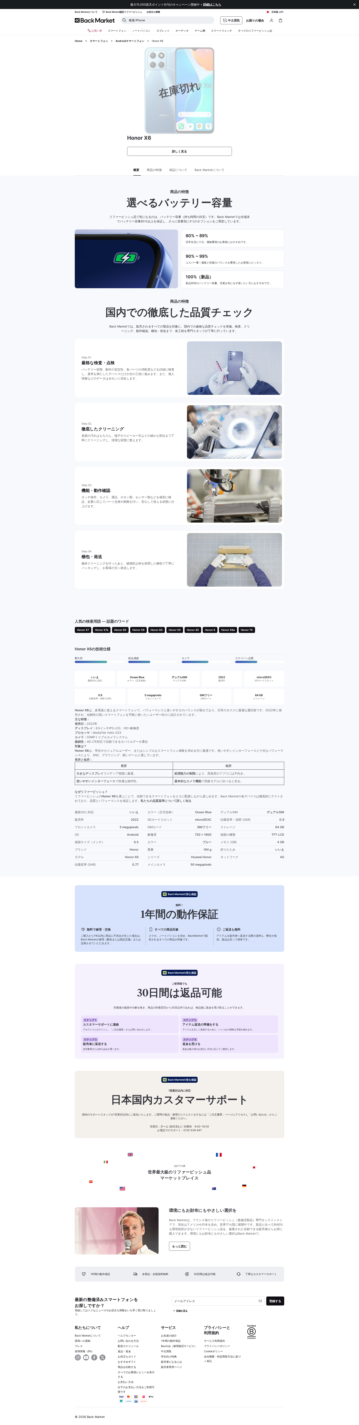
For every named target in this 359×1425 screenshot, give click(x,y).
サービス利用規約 (214, 1340)
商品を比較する (127, 1367)
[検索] (124, 20)
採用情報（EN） (84, 1351)
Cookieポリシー (213, 1351)
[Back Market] (95, 20)
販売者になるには (171, 1361)
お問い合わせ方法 (128, 1340)
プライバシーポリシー (217, 1346)
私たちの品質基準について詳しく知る (166, 801)
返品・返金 (124, 1351)
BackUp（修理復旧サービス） (179, 1346)
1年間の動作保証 (171, 1340)
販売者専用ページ (171, 1367)
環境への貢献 (82, 1340)
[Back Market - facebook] (94, 1357)
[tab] (137, 170)
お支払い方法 (126, 1381)
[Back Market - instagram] (78, 1357)
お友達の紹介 (169, 1335)
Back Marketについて (88, 1335)
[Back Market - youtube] (86, 1357)
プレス (79, 1346)
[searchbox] (170, 20)
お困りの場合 (255, 20)
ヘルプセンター (127, 1335)
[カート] (280, 20)
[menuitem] (117, 31)
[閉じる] (355, 4)
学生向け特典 (169, 1356)
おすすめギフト (127, 1361)
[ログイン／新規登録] (271, 20)
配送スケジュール (128, 1346)
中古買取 (166, 1351)
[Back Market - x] (102, 1357)
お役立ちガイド (127, 1356)
